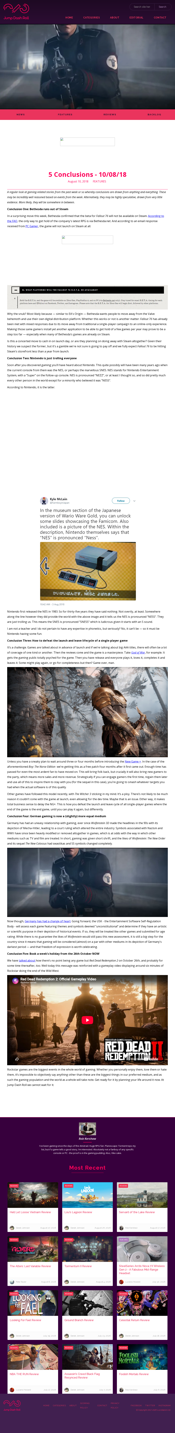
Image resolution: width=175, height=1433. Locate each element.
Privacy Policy (115, 1405)
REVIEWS (110, 114)
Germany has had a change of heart (48, 921)
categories (91, 17)
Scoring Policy (85, 1405)
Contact (102, 1405)
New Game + (133, 761)
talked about (27, 960)
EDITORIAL (136, 17)
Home (69, 17)
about (114, 17)
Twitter (150, 1405)
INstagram (164, 1405)
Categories (59, 1405)
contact (160, 17)
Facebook (136, 1405)
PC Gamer (31, 226)
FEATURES (65, 114)
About (73, 1405)
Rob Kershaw (87, 1138)
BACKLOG (154, 114)
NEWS (21, 114)
